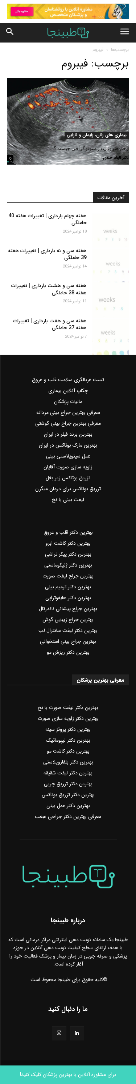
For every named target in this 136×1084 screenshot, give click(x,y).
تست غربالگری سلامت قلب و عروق (68, 380)
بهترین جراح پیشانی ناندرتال (68, 609)
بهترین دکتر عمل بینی (68, 806)
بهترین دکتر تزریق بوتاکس (68, 795)
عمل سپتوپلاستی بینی (68, 456)
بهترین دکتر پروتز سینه (68, 729)
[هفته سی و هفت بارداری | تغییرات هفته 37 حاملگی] (110, 330)
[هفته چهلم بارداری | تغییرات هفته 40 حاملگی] (110, 225)
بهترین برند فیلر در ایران (68, 434)
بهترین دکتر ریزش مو (68, 652)
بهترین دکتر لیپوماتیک (68, 740)
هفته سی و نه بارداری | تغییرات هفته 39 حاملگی (47, 254)
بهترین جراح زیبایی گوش (68, 620)
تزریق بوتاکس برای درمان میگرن (68, 489)
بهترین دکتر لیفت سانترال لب (68, 630)
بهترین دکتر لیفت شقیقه (68, 773)
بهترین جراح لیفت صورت (68, 576)
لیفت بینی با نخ (68, 500)
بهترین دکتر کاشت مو (68, 751)
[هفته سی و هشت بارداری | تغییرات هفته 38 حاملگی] (110, 295)
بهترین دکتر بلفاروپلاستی (68, 762)
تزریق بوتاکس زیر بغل (68, 478)
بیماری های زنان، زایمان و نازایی (97, 135)
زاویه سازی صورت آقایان (68, 467)
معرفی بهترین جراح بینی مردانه (68, 412)
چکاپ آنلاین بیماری (68, 391)
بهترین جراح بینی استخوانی (68, 641)
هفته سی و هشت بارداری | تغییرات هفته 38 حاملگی (49, 289)
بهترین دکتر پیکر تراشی (68, 554)
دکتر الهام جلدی (116, 158)
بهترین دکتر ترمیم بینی (68, 587)
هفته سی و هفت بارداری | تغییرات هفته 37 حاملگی (50, 324)
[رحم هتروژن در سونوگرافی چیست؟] (68, 108)
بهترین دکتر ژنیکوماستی (68, 565)
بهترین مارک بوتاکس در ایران (68, 445)
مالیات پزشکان (68, 402)
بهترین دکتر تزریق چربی (68, 784)
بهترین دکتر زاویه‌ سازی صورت (68, 718)
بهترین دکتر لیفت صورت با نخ (68, 708)
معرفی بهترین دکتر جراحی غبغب (68, 817)
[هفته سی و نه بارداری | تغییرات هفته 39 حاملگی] (110, 260)
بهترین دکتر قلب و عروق (68, 532)
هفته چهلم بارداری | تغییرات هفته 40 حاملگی (47, 219)
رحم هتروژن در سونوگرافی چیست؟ (91, 148)
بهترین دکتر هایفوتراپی (68, 598)
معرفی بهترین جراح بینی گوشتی (68, 423)
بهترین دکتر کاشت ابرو (68, 543)
